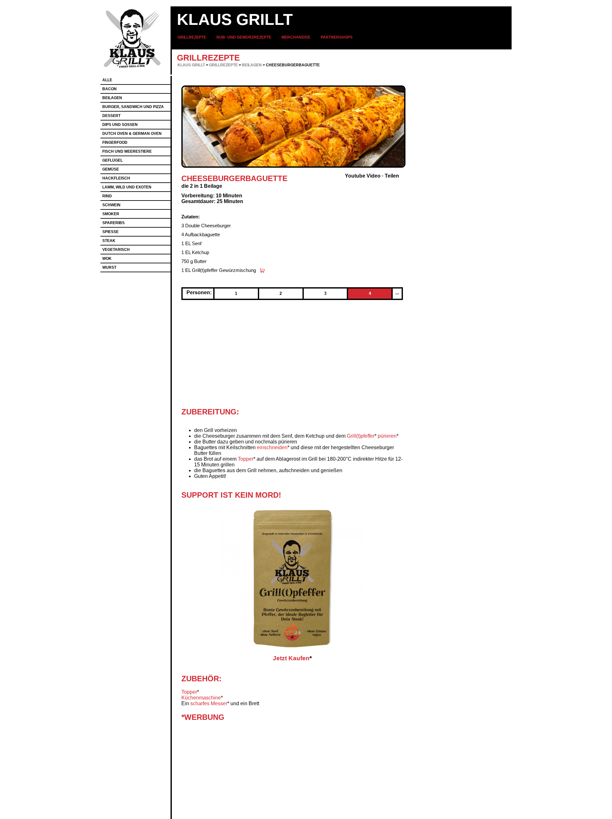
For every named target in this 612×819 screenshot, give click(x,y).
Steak (108, 240)
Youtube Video (363, 176)
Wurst (109, 267)
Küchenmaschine (201, 697)
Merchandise (295, 37)
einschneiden (272, 447)
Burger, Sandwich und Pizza (133, 107)
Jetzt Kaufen (291, 658)
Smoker (110, 214)
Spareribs (113, 223)
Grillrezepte (192, 37)
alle (107, 80)
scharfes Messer (208, 703)
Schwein (111, 205)
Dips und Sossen (120, 124)
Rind (107, 196)
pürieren (387, 436)
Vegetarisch (116, 249)
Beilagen (252, 65)
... (397, 292)
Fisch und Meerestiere (127, 151)
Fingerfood (114, 142)
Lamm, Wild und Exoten (126, 187)
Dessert (111, 115)
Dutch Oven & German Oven (132, 133)
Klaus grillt (235, 19)
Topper (245, 459)
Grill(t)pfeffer (361, 436)
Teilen (392, 176)
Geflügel (112, 160)
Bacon (109, 89)
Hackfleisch (116, 178)
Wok (107, 258)
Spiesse (110, 232)
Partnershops (337, 37)
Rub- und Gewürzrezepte (243, 37)
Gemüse (110, 169)
